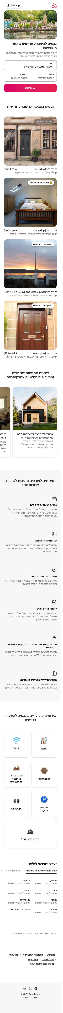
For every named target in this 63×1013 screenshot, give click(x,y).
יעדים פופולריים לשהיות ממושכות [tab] (41, 870)
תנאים (25, 997)
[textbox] (43, 78)
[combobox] (30, 67)
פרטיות (35, 997)
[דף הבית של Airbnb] (54, 5)
